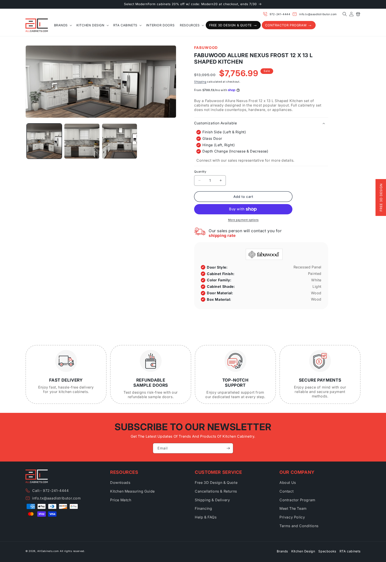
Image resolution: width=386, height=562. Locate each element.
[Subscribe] (228, 448)
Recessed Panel (307, 267)
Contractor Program (297, 500)
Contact (286, 491)
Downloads (120, 482)
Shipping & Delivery (212, 500)
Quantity (200, 171)
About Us (287, 482)
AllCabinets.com (48, 551)
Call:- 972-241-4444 (50, 490)
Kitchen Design (303, 551)
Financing (203, 508)
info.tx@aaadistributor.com (318, 14)
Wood (316, 293)
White (316, 280)
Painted (314, 273)
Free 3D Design (381, 198)
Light (317, 286)
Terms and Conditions (299, 526)
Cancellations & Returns (216, 491)
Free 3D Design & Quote (216, 482)
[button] (344, 14)
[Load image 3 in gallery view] (119, 141)
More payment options (243, 219)
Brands (282, 551)
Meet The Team (293, 508)
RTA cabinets (350, 551)
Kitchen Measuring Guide (132, 491)
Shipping (200, 81)
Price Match (120, 500)
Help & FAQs (206, 517)
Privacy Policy (292, 517)
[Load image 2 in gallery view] (81, 141)
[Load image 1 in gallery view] (44, 141)
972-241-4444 (280, 14)
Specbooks (327, 551)
